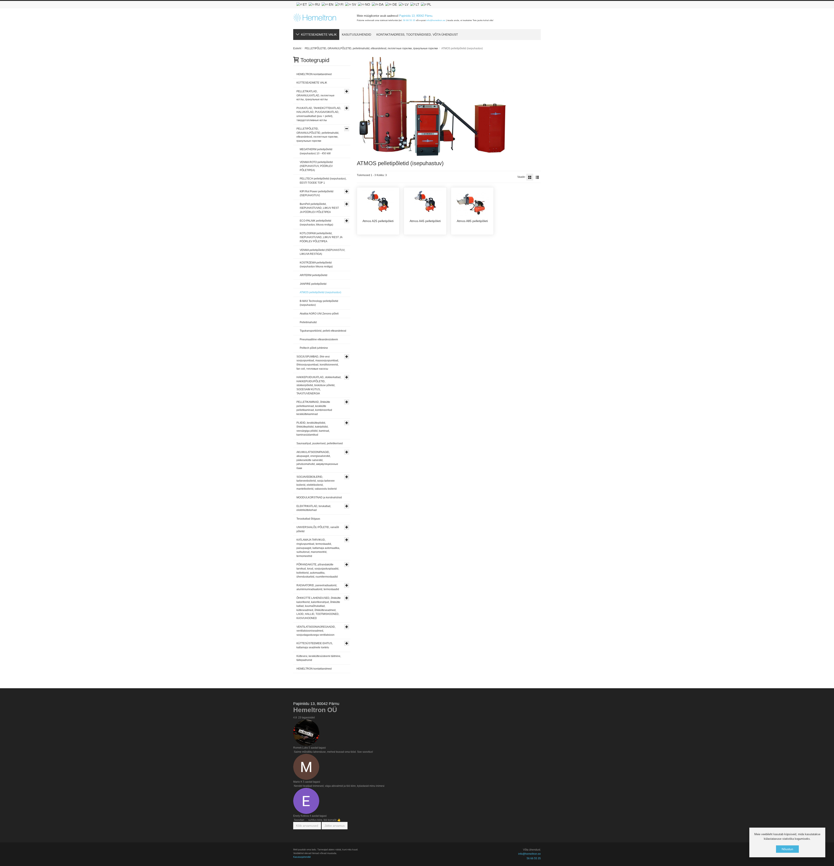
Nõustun (787, 849)
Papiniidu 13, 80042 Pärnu (415, 15)
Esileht (297, 48)
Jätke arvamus (334, 825)
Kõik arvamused (307, 825)
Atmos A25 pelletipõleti (378, 221)
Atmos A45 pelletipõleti (425, 221)
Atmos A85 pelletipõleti (472, 221)
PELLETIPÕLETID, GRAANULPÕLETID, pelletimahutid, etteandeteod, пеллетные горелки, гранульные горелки (371, 48)
